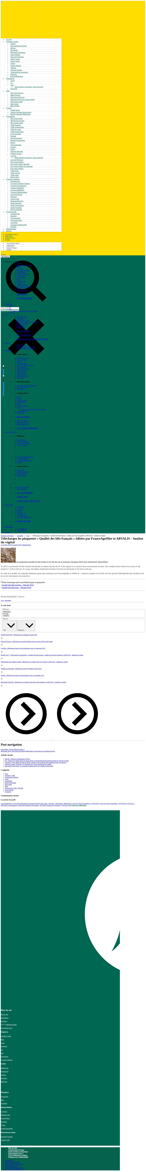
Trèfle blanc (20, 413)
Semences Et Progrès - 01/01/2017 (36, 805)
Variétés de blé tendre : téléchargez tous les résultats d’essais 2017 (21, 669)
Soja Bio (19, 510)
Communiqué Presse (16, 1150)
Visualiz (3, 1075)
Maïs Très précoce (22, 316)
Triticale (19, 283)
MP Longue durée (22, 424)
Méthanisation (9, 527)
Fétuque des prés (22, 400)
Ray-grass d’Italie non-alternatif (26, 385)
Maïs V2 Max (14, 106)
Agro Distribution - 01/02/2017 (10, 803)
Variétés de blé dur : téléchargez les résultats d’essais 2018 (19, 635)
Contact (7, 240)
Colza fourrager (22, 360)
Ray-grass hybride (22, 387)
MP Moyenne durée (23, 422)
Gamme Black (5, 1118)
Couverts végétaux (7, 1060)
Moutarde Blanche (22, 472)
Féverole (19, 288)
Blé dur (19, 267)
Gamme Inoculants (7, 1128)
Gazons (7, 532)
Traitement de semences (19, 72)
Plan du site (4, 1014)
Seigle (19, 280)
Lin (10, 307)
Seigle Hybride (21, 281)
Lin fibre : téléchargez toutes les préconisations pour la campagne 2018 (23, 648)
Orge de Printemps (22, 274)
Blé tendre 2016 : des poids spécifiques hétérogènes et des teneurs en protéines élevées (28, 751)
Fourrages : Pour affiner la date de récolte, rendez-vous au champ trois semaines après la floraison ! (36, 762)
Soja (12, 85)
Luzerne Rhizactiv (22, 411)
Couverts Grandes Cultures (25, 457)
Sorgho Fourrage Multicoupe (20, 114)
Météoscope (4, 1068)
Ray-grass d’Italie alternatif (25, 365)
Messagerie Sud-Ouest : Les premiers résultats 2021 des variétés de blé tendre (29, 766)
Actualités (20, 536)
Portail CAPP (5, 1140)
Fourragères (8, 350)
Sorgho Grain (21, 345)
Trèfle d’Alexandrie (23, 369)
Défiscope (4, 1082)
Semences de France (7, 536)
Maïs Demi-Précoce (23, 320)
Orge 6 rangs (21, 278)
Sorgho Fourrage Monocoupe (26, 347)
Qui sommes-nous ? (15, 1153)
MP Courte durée (22, 421)
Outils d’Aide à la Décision (18, 1152)
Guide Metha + (21, 530)
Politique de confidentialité (18, 1157)
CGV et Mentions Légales (17, 1155)
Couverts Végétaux (11, 432)
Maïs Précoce (21, 318)
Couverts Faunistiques (24, 443)
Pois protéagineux (16, 76)
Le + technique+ (22, 529)
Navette (19, 361)
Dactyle (19, 398)
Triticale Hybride (22, 285)
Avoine (19, 263)
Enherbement (21, 440)
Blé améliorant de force (19, 46)
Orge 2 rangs (21, 276)
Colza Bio (20, 508)
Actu (27, 536)
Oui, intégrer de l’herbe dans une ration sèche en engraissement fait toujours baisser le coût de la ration (37, 761)
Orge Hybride (21, 272)
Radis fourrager (21, 473)
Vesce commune (22, 489)
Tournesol (13, 89)
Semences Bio (9, 505)
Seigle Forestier (21, 475)
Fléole (19, 404)
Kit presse (4, 1021)
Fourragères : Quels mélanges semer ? (13, 749)
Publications (4, 1018)
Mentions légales (11, 1025)
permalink (8, 600)
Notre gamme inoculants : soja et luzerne (29, 87)
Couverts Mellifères (23, 459)
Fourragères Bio (22, 516)
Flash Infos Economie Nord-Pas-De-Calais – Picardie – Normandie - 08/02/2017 (45, 803)
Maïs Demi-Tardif (22, 324)
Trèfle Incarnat (21, 374)
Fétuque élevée (21, 402)
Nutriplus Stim (5, 1115)
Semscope (4, 1078)
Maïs (8, 91)
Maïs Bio (19, 512)
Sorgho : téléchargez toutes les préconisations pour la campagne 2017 (22, 675)
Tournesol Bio (21, 514)
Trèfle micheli (21, 370)
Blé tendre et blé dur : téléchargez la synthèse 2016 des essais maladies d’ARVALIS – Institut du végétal (33, 682)
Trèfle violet (20, 389)
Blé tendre (20, 269)
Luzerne (19, 407)
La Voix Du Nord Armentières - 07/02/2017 (84, 803)
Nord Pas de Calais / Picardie (14, 788)
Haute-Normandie (10, 783)
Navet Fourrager (22, 363)
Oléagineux (8, 304)
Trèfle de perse (21, 372)
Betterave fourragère (18, 140)
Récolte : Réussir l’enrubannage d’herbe (17, 759)
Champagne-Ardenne (11, 777)
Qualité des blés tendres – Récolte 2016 (18, 585)
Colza (10, 306)
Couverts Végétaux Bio (19, 225)
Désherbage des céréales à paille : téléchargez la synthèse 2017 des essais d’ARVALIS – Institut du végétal (34, 662)
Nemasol (19, 462)
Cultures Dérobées (22, 441)
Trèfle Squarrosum (22, 376)
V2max (3, 1125)
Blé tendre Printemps (23, 271)
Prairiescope (4, 1071)
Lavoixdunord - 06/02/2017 (16, 805)
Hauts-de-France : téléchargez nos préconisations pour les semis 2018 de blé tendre (27, 641)
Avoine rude (20, 470)
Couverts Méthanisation (24, 460)
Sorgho (8, 108)
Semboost (4, 1122)
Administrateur (26, 545)
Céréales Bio (21, 507)
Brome (19, 397)
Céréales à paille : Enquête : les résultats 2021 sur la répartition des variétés (28, 764)
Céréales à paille (10, 775)
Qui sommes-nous (6, 1028)
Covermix (4, 1111)
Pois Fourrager (21, 367)
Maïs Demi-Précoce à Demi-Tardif (27, 322)
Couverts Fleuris (22, 445)
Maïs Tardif (20, 325)
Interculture (8, 784)
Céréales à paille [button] (10, 262)
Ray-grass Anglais (22, 406)
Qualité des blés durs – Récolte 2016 (16, 587)
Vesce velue (20, 378)
